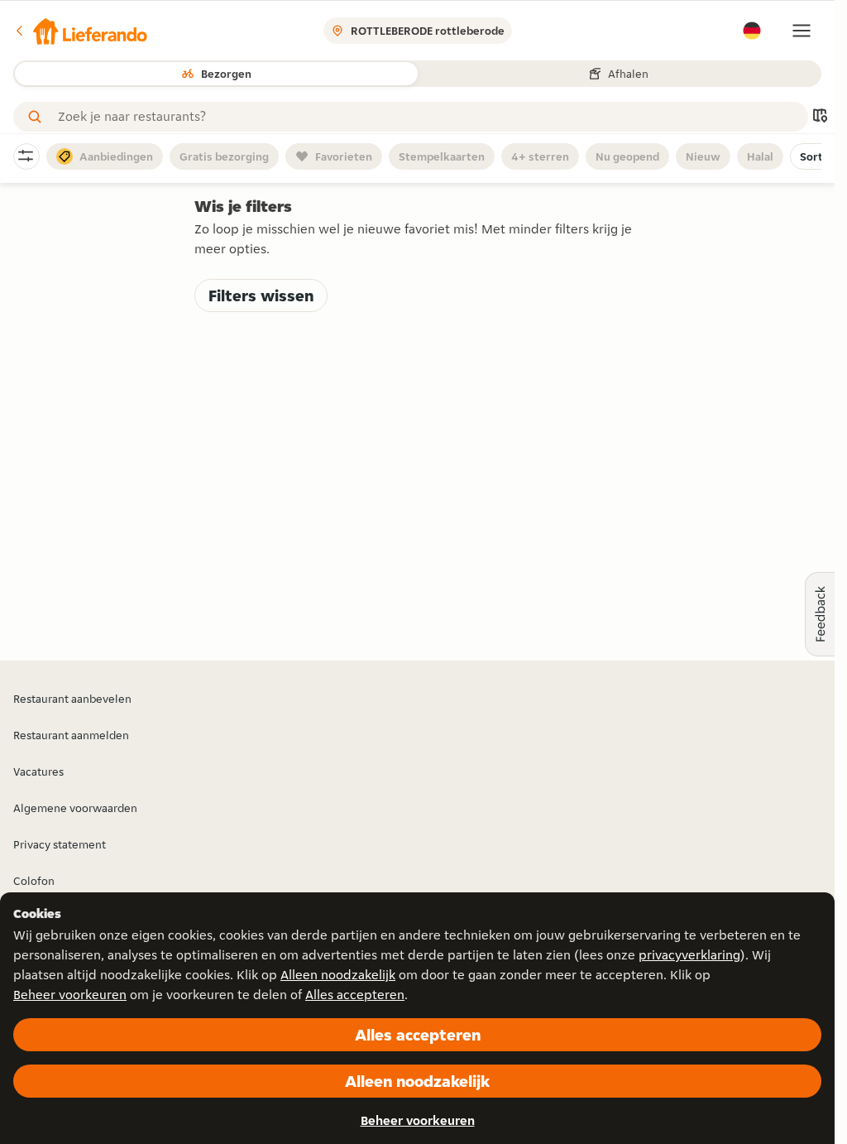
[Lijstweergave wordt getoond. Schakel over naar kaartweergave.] (820, 117)
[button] (80, 30)
